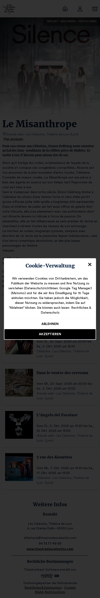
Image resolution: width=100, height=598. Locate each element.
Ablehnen (50, 324)
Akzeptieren (50, 334)
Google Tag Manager (75, 288)
